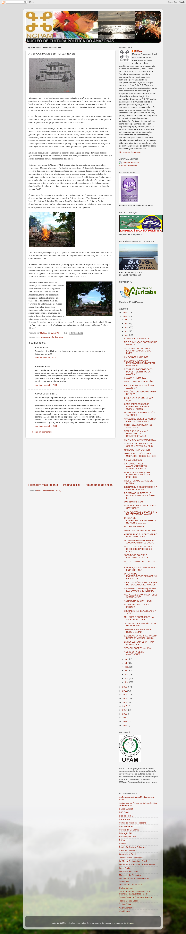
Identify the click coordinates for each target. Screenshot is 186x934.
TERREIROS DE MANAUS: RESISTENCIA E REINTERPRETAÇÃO (136, 433)
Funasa (122, 844)
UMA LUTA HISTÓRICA (135, 378)
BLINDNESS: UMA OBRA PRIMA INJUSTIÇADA (139, 643)
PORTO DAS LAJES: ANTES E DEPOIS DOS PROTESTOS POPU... (138, 549)
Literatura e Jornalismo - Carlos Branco (137, 865)
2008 (125, 312)
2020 (125, 718)
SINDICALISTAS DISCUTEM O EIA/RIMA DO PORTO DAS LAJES (138, 350)
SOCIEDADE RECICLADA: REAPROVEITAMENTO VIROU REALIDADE (139, 363)
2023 (125, 725)
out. (127, 674)
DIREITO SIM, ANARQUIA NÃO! (138, 382)
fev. (126, 323)
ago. (127, 667)
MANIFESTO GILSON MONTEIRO (140, 530)
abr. (127, 331)
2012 (125, 695)
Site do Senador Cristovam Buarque (135, 897)
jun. (127, 659)
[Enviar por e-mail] (70, 333)
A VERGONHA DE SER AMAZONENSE (134, 653)
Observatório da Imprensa (131, 884)
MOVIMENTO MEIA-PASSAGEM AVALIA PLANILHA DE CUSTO (139, 541)
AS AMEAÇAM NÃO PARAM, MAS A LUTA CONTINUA (140, 568)
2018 (125, 714)
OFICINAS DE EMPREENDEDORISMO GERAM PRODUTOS (140, 576)
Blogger (130, 923)
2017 (125, 710)
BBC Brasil (124, 812)
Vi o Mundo (124, 911)
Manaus (44, 337)
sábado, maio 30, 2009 (45, 358)
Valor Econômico (127, 908)
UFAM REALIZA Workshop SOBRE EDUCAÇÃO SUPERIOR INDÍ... (140, 589)
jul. (126, 663)
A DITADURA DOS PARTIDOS (138, 601)
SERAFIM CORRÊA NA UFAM (138, 648)
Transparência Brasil (128, 901)
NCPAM (138, 51)
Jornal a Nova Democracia (131, 858)
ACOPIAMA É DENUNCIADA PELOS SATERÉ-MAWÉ (140, 596)
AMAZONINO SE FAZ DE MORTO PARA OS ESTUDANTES (140, 420)
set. (127, 671)
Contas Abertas (126, 826)
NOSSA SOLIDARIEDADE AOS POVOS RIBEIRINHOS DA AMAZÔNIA (138, 371)
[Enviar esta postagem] (65, 333)
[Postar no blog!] (73, 333)
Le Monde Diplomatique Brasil (133, 861)
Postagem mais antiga (99, 484)
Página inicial (71, 484)
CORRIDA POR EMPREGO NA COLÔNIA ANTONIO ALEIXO (138, 445)
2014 (125, 702)
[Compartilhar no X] (76, 333)
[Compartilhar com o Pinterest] (81, 333)
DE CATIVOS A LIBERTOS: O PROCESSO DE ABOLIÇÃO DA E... (139, 495)
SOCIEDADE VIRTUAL (134, 527)
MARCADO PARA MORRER (137, 450)
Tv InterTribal (125, 904)
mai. (127, 335)
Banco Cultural (126, 809)
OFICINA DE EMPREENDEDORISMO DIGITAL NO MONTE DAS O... (140, 520)
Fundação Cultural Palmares (132, 847)
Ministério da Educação (130, 875)
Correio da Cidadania (129, 830)
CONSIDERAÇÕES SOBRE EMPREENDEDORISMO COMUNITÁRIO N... (136, 406)
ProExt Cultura (126, 888)
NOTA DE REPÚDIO (133, 460)
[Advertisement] (70, 461)
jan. (127, 320)
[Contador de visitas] (129, 163)
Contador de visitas (128, 165)
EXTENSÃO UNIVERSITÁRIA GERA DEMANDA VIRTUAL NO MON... (140, 637)
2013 (125, 698)
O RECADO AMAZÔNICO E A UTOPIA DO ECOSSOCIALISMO (140, 455)
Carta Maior (124, 819)
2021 (125, 721)
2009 (125, 316)
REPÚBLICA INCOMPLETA (136, 338)
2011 (124, 691)
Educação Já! (125, 833)
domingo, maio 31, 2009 (46, 385)
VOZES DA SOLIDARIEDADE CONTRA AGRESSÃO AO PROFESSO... (137, 474)
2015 (125, 706)
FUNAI (122, 840)
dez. (127, 682)
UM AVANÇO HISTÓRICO (136, 357)
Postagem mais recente (43, 484)
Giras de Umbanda (128, 851)
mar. (127, 327)
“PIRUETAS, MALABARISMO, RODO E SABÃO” (137, 630)
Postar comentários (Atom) (48, 491)
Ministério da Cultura (128, 872)
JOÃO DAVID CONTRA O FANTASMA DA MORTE (136, 556)
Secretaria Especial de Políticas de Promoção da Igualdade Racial (135, 892)
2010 (125, 687)
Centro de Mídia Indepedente (132, 823)
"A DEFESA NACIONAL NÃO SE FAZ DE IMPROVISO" (141, 624)
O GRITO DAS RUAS (134, 502)
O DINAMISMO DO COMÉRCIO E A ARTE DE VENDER (140, 488)
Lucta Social (124, 868)
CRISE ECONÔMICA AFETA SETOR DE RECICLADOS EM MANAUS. (140, 583)
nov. (127, 678)
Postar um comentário (42, 432)
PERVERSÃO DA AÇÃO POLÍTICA (140, 440)
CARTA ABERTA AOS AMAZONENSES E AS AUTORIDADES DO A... (136, 466)
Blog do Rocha (126, 816)
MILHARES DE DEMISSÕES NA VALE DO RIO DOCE (138, 618)
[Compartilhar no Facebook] (79, 333)
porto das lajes (56, 337)
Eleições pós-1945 (127, 837)
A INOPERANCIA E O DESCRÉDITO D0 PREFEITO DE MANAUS (140, 513)
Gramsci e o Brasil (127, 854)
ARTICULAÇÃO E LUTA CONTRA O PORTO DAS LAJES (140, 535)
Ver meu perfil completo (130, 152)
